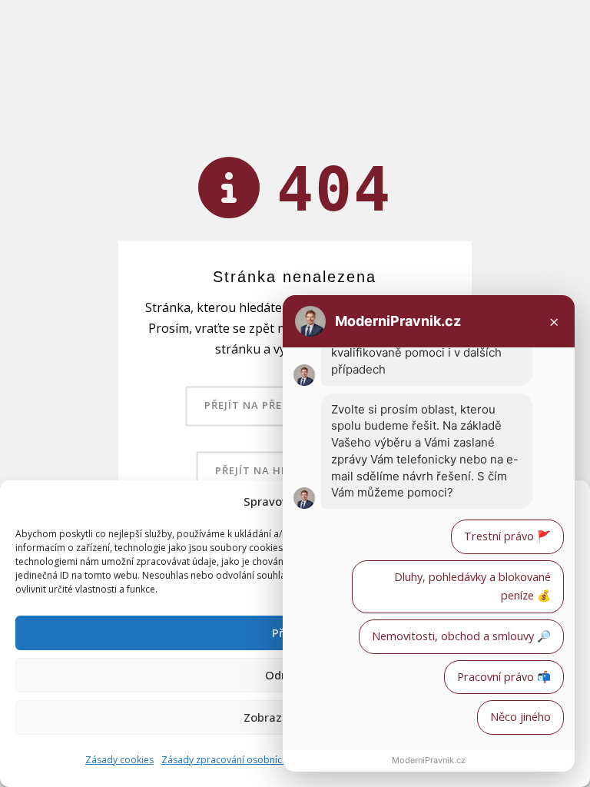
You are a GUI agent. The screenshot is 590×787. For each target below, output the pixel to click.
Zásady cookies (119, 759)
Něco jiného (520, 716)
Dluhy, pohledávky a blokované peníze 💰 (472, 586)
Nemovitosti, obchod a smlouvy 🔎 (461, 636)
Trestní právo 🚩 (507, 536)
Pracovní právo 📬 (504, 676)
